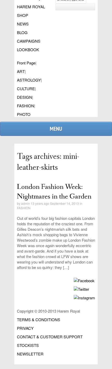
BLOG (22, 32)
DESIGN (24, 97)
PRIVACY (25, 328)
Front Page (26, 62)
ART (21, 71)
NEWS (23, 24)
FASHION (25, 105)
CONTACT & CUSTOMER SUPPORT (50, 336)
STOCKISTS (28, 345)
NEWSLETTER (30, 354)
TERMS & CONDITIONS (38, 319)
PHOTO (23, 114)
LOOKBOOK (28, 49)
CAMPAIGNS (28, 41)
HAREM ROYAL (31, 6)
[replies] (66, 198)
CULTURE (26, 88)
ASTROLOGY (29, 80)
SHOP (22, 15)
